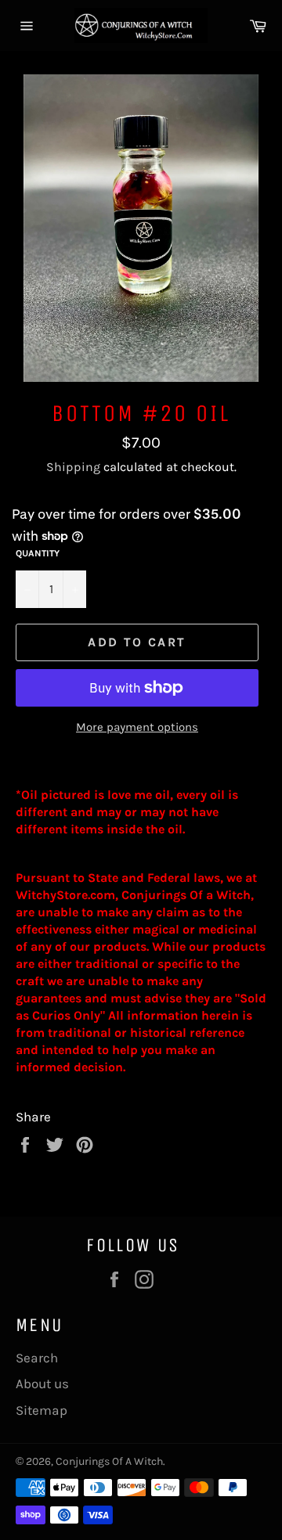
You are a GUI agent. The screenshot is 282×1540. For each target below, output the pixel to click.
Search (37, 1357)
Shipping (73, 466)
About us (42, 1383)
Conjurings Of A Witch (109, 1461)
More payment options (137, 727)
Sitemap (41, 1410)
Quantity (38, 553)
